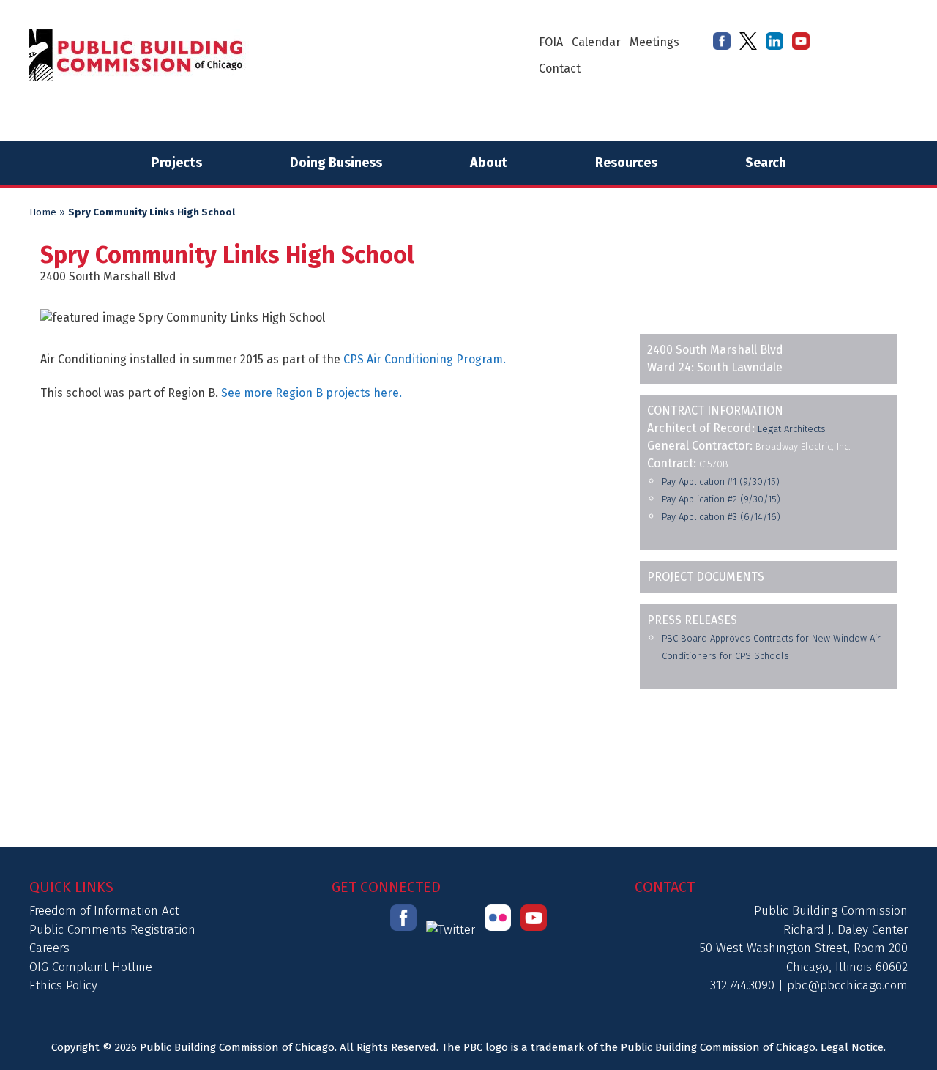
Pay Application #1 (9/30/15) (721, 481)
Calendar (596, 42)
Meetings (654, 42)
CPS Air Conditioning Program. (424, 359)
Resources (626, 163)
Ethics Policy (63, 985)
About (488, 163)
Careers (49, 948)
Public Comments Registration (112, 929)
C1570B (713, 463)
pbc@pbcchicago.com (847, 985)
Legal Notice (852, 1047)
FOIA (551, 42)
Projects (177, 163)
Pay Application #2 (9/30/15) (721, 499)
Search (765, 163)
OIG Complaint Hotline (90, 967)
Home (42, 212)
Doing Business (336, 163)
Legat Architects (792, 428)
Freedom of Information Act (104, 910)
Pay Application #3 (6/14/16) (721, 516)
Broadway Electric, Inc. (803, 446)
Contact (560, 68)
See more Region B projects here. (311, 393)
